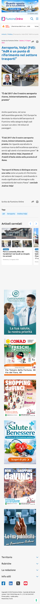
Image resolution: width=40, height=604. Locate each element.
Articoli (4, 34)
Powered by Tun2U (7, 598)
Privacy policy (5, 596)
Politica (10, 34)
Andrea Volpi (22, 214)
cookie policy (14, 596)
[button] (30, 223)
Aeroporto (11, 214)
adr (3, 214)
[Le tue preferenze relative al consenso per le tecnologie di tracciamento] (36, 600)
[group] (17, 246)
